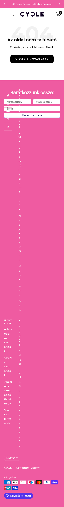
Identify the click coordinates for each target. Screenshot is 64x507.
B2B (20, 305)
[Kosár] (58, 14)
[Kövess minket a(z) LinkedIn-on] (8, 126)
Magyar (10, 457)
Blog (20, 290)
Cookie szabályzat (8, 366)
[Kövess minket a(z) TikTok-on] (8, 119)
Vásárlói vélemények (20, 178)
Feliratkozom (32, 115)
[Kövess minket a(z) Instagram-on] (8, 103)
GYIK (20, 137)
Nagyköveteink (20, 237)
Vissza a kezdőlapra (32, 59)
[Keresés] (12, 14)
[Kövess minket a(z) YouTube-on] (8, 111)
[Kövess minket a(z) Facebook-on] (8, 96)
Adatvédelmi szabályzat (8, 340)
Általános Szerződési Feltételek (8, 392)
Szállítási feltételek (7, 416)
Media (20, 273)
